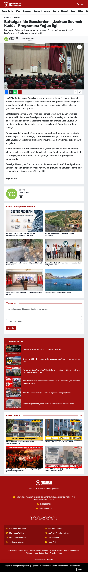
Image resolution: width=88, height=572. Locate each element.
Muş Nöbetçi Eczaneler (17, 528)
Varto (60, 553)
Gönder (11, 328)
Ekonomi (37, 11)
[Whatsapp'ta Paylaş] (15, 92)
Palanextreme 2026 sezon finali (58, 292)
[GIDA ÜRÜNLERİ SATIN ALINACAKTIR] (63, 430)
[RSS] (56, 518)
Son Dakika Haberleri (16, 542)
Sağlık (56, 11)
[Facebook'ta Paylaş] (6, 92)
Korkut (66, 550)
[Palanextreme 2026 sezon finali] (63, 280)
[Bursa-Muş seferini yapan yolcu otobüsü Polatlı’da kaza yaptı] (63, 457)
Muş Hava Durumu (55, 528)
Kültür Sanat (75, 550)
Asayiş (47, 11)
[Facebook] (32, 518)
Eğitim (38, 550)
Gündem (27, 11)
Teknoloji (53, 553)
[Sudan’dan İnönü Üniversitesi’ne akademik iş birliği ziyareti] (63, 250)
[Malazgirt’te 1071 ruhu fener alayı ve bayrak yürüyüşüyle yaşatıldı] (24, 457)
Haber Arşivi (52, 542)
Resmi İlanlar (8, 11)
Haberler (7, 17)
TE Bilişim (49, 559)
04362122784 (45, 504)
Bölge (80, 11)
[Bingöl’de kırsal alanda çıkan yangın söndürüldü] (63, 221)
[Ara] (78, 4)
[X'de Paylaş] (11, 92)
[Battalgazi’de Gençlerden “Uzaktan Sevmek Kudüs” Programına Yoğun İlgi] (44, 66)
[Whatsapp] (52, 518)
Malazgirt (29, 553)
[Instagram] (40, 518)
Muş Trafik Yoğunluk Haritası (58, 533)
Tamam (80, 569)
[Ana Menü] (82, 4)
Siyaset (64, 11)
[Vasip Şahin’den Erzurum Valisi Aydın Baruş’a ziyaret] (24, 280)
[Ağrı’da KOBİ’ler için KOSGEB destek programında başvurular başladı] (24, 221)
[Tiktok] (48, 518)
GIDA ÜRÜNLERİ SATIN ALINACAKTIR (59, 441)
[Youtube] (44, 518)
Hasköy (60, 550)
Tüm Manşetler (53, 537)
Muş (18, 11)
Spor (73, 11)
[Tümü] (81, 416)
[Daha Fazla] (20, 92)
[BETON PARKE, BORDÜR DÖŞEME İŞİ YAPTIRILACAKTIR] (24, 430)
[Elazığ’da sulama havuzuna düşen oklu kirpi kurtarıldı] (24, 250)
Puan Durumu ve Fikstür (17, 537)
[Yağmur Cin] (11, 194)
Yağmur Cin (24, 192)
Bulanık (32, 550)
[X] (36, 518)
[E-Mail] (21, 197)
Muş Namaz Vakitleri (16, 533)
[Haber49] (12, 4)
